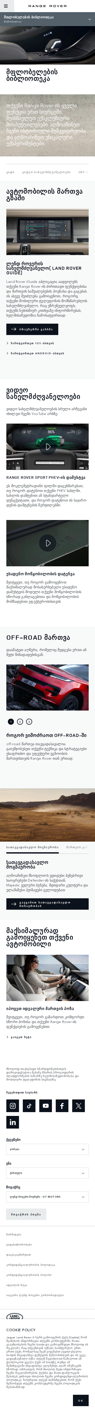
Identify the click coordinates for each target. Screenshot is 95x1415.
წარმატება (13, 1234)
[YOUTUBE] (45, 1105)
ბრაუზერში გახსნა (36, 329)
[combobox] (47, 1149)
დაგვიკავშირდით (18, 1254)
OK (81, 1400)
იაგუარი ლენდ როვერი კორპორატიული (35, 1295)
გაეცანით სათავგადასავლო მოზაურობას (45, 904)
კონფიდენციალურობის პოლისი (29, 1275)
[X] (78, 1105)
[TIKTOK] (29, 1105)
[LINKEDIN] (12, 1122)
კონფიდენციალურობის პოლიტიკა (30, 1264)
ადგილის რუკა (16, 1285)
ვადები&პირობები (19, 1244)
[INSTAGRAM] (12, 1105)
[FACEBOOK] (62, 1105)
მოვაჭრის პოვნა (26, 1214)
